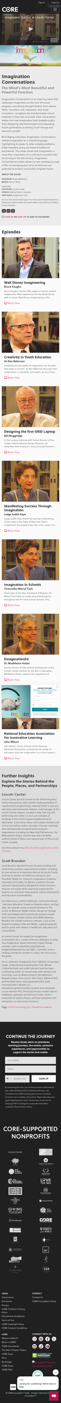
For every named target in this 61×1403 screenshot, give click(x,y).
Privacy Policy (55, 715)
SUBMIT (45, 709)
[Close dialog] (57, 687)
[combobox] (35, 705)
